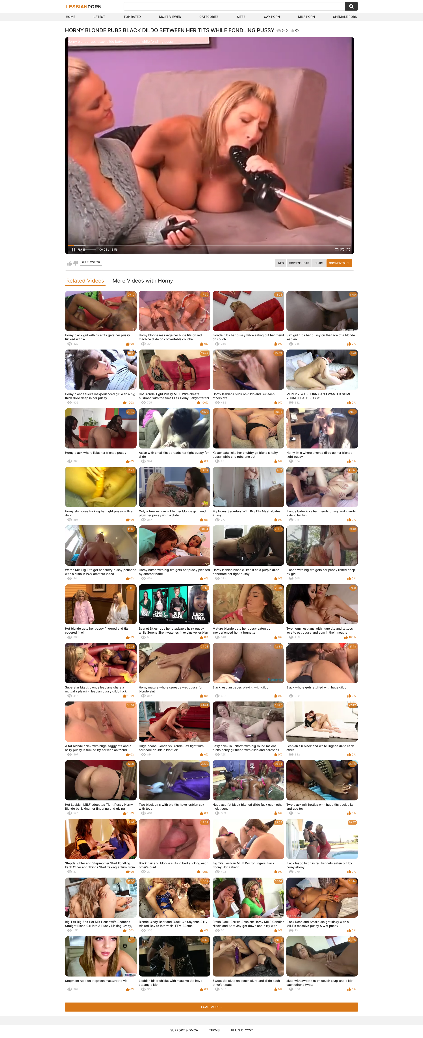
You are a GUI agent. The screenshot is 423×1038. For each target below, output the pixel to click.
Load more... (211, 1007)
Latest (99, 17)
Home (70, 17)
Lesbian (84, 6)
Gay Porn (272, 17)
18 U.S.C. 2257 (242, 1030)
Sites (241, 17)
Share (319, 263)
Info (281, 263)
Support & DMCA (184, 1030)
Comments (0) (339, 263)
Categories (209, 17)
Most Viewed (170, 17)
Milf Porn (306, 17)
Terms (214, 1030)
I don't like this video (75, 263)
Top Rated (132, 17)
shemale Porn (345, 17)
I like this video (69, 263)
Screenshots (299, 263)
